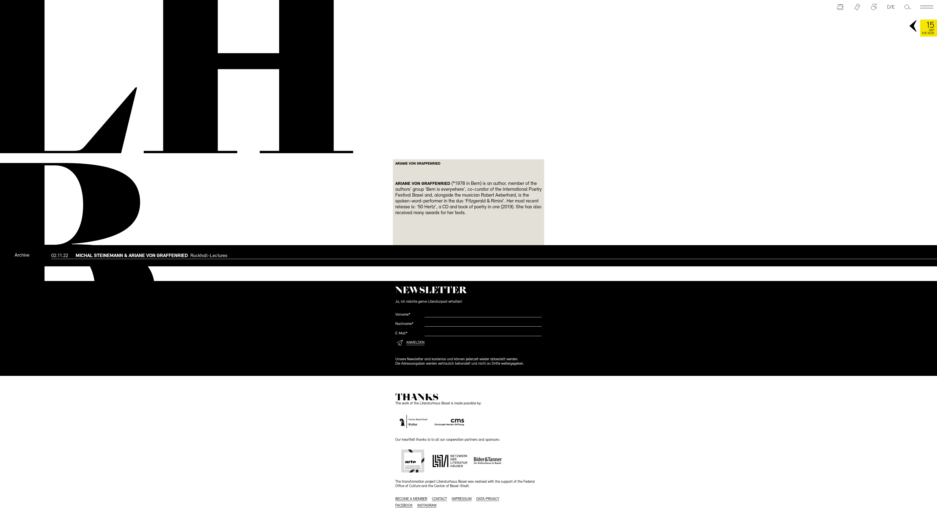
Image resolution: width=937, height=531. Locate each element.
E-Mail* (401, 333)
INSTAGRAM (427, 506)
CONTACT (439, 499)
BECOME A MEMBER (411, 499)
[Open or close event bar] (913, 26)
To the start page (168, 75)
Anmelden (415, 343)
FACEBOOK (404, 506)
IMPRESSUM (462, 499)
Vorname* (402, 315)
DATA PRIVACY (487, 499)
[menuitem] (494, 255)
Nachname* (404, 324)
